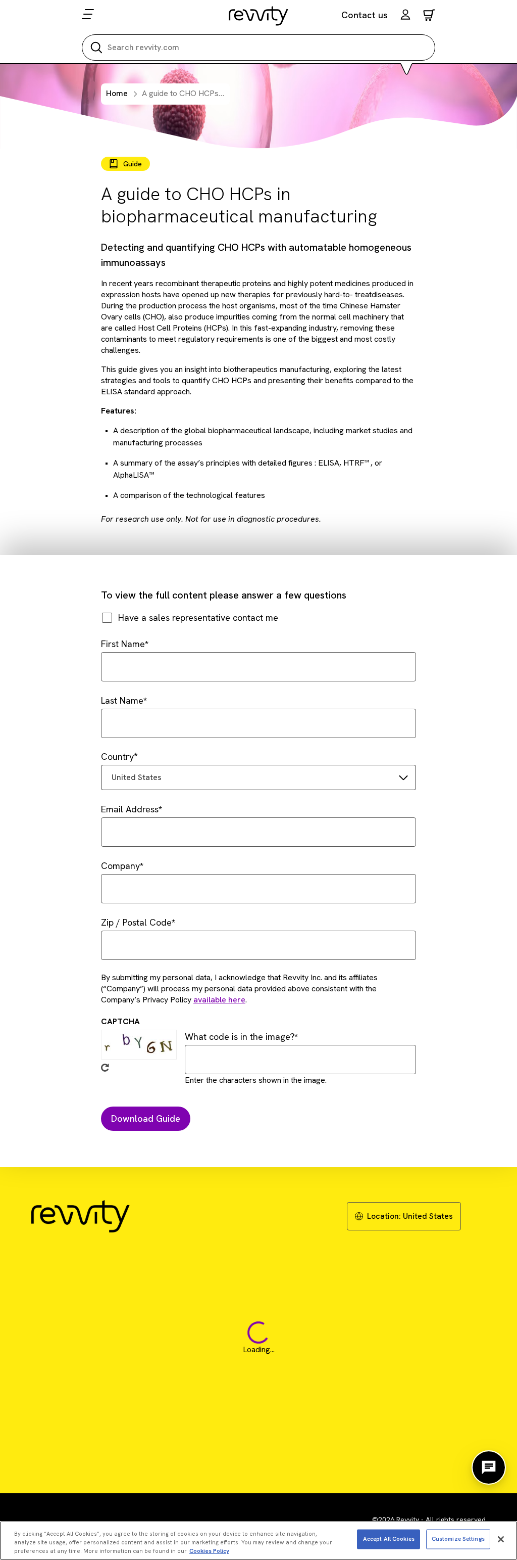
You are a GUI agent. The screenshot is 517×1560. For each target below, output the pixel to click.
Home (117, 93)
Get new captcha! (105, 1068)
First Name (123, 644)
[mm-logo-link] (258, 16)
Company (120, 865)
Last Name (122, 700)
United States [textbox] (137, 777)
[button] (405, 16)
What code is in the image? (239, 1036)
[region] (258, 1540)
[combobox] (258, 777)
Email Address (130, 809)
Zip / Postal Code (136, 922)
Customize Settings (458, 1538)
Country (117, 756)
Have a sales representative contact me (198, 617)
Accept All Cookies (389, 1538)
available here (219, 999)
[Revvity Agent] (489, 1467)
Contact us (364, 15)
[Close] (501, 1539)
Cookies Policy (209, 1550)
